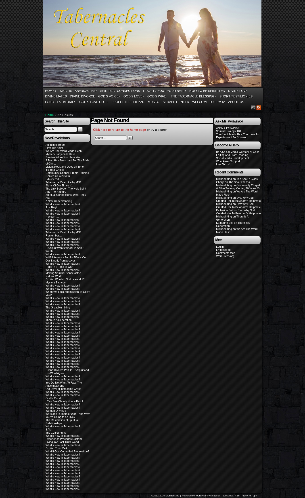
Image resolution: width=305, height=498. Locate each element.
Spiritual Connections (120, 91)
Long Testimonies (60, 102)
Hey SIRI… (52, 216)
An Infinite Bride (55, 144)
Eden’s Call (53, 179)
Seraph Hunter (176, 102)
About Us (237, 102)
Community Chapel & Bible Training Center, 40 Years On (67, 174)
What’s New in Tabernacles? (63, 304)
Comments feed (225, 253)
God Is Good (53, 398)
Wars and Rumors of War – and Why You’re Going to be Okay (68, 415)
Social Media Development (232, 158)
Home (50, 91)
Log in (220, 246)
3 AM (49, 429)
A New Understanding (59, 201)
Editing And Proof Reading (232, 155)
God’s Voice (109, 96)
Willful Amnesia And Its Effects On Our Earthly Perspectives (66, 259)
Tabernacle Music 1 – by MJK (63, 232)
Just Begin (52, 207)
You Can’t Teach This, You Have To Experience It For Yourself (237, 136)
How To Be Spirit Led (207, 91)
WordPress (202, 495)
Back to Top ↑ (249, 495)
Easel (216, 495)
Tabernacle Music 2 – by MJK (63, 182)
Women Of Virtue (56, 410)
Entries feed (223, 249)
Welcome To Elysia (208, 102)
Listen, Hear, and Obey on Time (65, 166)
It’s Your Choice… (56, 169)
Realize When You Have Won (63, 157)
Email (253, 107)
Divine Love (238, 91)
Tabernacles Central (153, 44)
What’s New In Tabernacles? (63, 204)
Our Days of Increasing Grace (63, 388)
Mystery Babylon (56, 282)
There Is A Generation (59, 320)
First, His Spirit (54, 148)
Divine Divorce (82, 96)
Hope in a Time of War (59, 266)
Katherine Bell (224, 210)
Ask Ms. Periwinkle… (229, 128)
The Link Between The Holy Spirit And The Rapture (66, 190)
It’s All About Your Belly (164, 91)
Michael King (172, 495)
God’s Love (133, 96)
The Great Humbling (58, 307)
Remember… (54, 235)
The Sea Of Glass (247, 179)
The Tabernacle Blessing (193, 96)
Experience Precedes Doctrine (64, 439)
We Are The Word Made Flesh (64, 151)
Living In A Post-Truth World (62, 442)
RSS (259, 107)
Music (154, 102)
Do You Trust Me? (56, 448)
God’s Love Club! (93, 102)
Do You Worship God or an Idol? (65, 279)
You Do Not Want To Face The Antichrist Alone (64, 384)
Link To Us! (223, 164)
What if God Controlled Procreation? (67, 451)
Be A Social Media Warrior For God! (237, 152)
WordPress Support (228, 161)
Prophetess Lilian (128, 102)
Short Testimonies (236, 96)
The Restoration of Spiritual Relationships (62, 422)
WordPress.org (225, 256)
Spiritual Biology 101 (228, 131)
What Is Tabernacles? (78, 91)
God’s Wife (157, 96)
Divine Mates (56, 96)
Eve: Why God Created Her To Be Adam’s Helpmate (238, 199)
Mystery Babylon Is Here (60, 154)
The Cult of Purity (56, 432)
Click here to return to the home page (119, 129)
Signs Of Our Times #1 (59, 185)
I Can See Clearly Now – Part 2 (64, 401)
